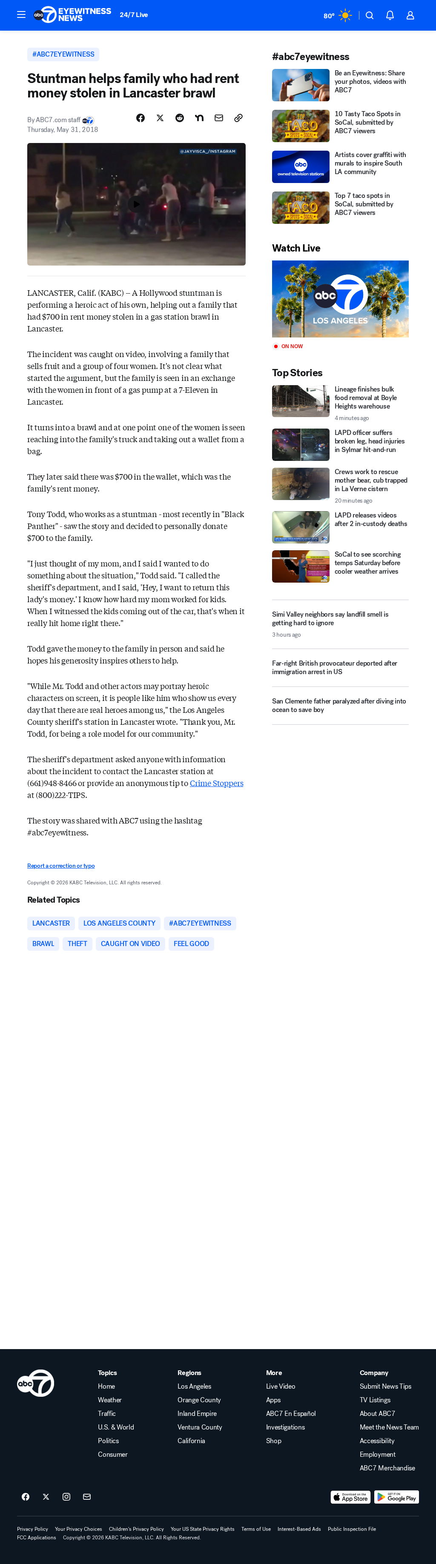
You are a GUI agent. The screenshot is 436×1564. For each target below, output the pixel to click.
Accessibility (377, 1441)
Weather (110, 1400)
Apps (273, 1400)
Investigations (285, 1427)
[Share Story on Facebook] (140, 118)
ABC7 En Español (291, 1413)
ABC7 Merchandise (387, 1468)
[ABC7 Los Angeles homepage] (72, 15)
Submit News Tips (385, 1386)
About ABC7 (378, 1413)
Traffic (107, 1413)
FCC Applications (36, 1537)
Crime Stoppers (216, 782)
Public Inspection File (352, 1529)
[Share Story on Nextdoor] (199, 118)
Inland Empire (197, 1413)
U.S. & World (116, 1427)
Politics (108, 1441)
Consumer (112, 1454)
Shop (273, 1441)
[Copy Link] (238, 118)
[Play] (340, 298)
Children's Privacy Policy (136, 1529)
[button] (21, 14)
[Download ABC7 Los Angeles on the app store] (350, 1497)
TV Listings (375, 1400)
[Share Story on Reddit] (179, 118)
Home (106, 1386)
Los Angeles (194, 1386)
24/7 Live (134, 14)
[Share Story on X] (160, 118)
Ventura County (200, 1427)
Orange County (199, 1400)
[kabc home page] (35, 1383)
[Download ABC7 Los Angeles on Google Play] (396, 1497)
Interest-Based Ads (299, 1529)
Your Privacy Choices (78, 1529)
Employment (378, 1454)
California (191, 1441)
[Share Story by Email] (219, 118)
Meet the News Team (389, 1427)
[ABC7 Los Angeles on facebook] (25, 1497)
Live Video (280, 1386)
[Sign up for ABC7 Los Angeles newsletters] (86, 1497)
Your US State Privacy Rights (203, 1529)
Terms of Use (256, 1529)
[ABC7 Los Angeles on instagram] (66, 1497)
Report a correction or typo (61, 866)
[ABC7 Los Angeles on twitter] (45, 1497)
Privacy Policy (32, 1529)
